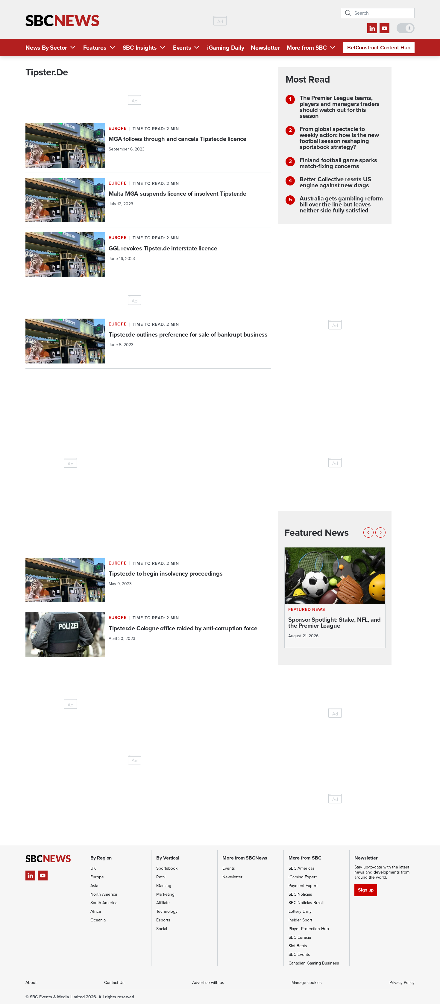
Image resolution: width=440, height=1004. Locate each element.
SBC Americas (302, 868)
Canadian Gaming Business (314, 963)
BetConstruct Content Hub (378, 47)
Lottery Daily (300, 911)
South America (103, 903)
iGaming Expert (303, 877)
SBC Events (299, 954)
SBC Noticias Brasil (306, 903)
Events (182, 47)
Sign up (365, 889)
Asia (94, 886)
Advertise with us (208, 982)
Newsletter (265, 47)
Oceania (98, 920)
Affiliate (163, 903)
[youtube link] (384, 28)
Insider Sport (300, 920)
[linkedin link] (372, 28)
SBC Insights (140, 47)
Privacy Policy (402, 982)
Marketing (165, 894)
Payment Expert (303, 886)
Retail (161, 877)
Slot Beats (298, 946)
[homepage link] (62, 21)
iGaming (163, 886)
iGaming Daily (225, 47)
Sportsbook (166, 868)
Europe (97, 877)
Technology (166, 911)
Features (95, 47)
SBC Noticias (300, 894)
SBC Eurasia (300, 937)
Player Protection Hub (309, 929)
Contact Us (114, 982)
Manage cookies (307, 982)
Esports (163, 920)
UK (93, 868)
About (31, 982)
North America (103, 894)
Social (161, 929)
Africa (95, 911)
